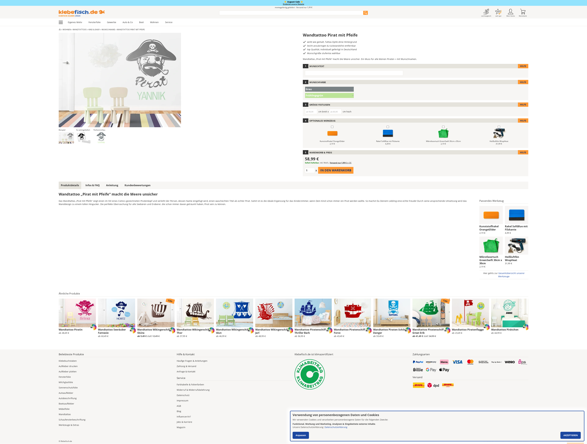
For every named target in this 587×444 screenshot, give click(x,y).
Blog (179, 411)
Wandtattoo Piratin (71, 329)
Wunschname (108, 29)
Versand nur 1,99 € (340, 162)
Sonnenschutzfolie (68, 387)
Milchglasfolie (66, 382)
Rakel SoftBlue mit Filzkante (516, 228)
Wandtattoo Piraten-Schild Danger (389, 331)
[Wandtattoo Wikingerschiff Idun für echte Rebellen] (234, 313)
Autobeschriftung (68, 398)
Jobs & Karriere (184, 421)
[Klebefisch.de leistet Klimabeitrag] (352, 374)
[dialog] (437, 426)
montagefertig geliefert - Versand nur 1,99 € (293, 7)
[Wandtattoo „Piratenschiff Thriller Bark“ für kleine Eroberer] (313, 313)
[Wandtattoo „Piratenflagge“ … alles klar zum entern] (470, 313)
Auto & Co (128, 22)
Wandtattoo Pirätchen (505, 329)
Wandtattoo (65, 414)
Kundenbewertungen (138, 185)
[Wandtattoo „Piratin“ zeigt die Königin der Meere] (77, 313)
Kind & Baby (94, 29)
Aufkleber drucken (68, 366)
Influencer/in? (184, 416)
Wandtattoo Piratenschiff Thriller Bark (310, 331)
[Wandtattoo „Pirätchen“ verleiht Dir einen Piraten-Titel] (509, 313)
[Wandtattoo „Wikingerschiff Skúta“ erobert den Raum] (155, 313)
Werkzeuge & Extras (69, 425)
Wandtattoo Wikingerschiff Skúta (153, 331)
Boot (141, 22)
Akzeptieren (570, 435)
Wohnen (154, 22)
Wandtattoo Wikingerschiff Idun (232, 331)
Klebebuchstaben (68, 360)
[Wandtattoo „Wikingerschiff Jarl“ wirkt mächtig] (273, 313)
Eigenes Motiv (75, 22)
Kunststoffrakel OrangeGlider (489, 228)
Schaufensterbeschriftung (72, 419)
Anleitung (112, 185)
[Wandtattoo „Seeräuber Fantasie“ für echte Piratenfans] (116, 313)
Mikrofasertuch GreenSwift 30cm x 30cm (490, 260)
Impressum (182, 400)
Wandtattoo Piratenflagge (468, 329)
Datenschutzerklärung (336, 427)
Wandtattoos (80, 29)
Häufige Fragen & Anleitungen (192, 360)
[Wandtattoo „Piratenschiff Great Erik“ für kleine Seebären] (431, 313)
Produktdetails (70, 185)
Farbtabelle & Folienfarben (190, 384)
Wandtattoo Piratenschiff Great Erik (428, 331)
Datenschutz (183, 395)
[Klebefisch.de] (137, 13)
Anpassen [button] (301, 435)
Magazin (181, 427)
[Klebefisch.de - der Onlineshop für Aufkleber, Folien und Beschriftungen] (60, 29)
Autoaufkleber (66, 392)
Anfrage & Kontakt (186, 371)
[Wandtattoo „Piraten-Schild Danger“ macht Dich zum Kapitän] (391, 313)
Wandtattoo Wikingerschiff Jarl (271, 331)
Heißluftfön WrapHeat (512, 258)
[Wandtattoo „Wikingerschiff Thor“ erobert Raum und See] (195, 313)
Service (168, 22)
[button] (66, 138)
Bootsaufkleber (66, 403)
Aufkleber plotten (68, 371)
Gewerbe (111, 22)
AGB (179, 405)
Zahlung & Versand (186, 366)
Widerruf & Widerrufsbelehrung (193, 389)
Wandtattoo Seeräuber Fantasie (112, 331)
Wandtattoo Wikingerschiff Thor (193, 331)
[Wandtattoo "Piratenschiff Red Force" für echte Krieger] (352, 313)
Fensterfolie (95, 22)
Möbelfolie (64, 408)
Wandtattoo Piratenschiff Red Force (352, 331)
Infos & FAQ (92, 185)
